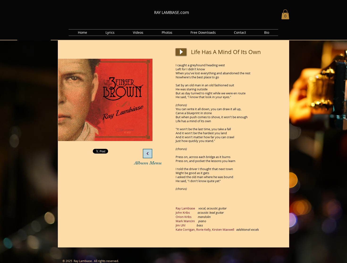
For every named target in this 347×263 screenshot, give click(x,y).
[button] (34, 37)
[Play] (181, 52)
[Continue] (147, 153)
